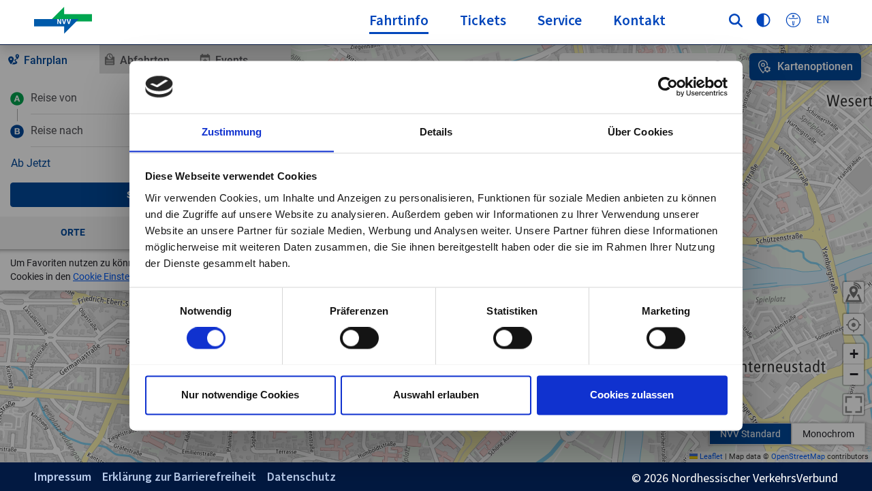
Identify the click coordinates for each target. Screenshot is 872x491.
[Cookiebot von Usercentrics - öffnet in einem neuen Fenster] (668, 86)
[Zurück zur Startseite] (183, 21)
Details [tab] (436, 132)
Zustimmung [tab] (232, 132)
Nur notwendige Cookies (240, 394)
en (823, 19)
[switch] (359, 338)
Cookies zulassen (632, 394)
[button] (483, 24)
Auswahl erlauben (436, 394)
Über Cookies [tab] (640, 132)
